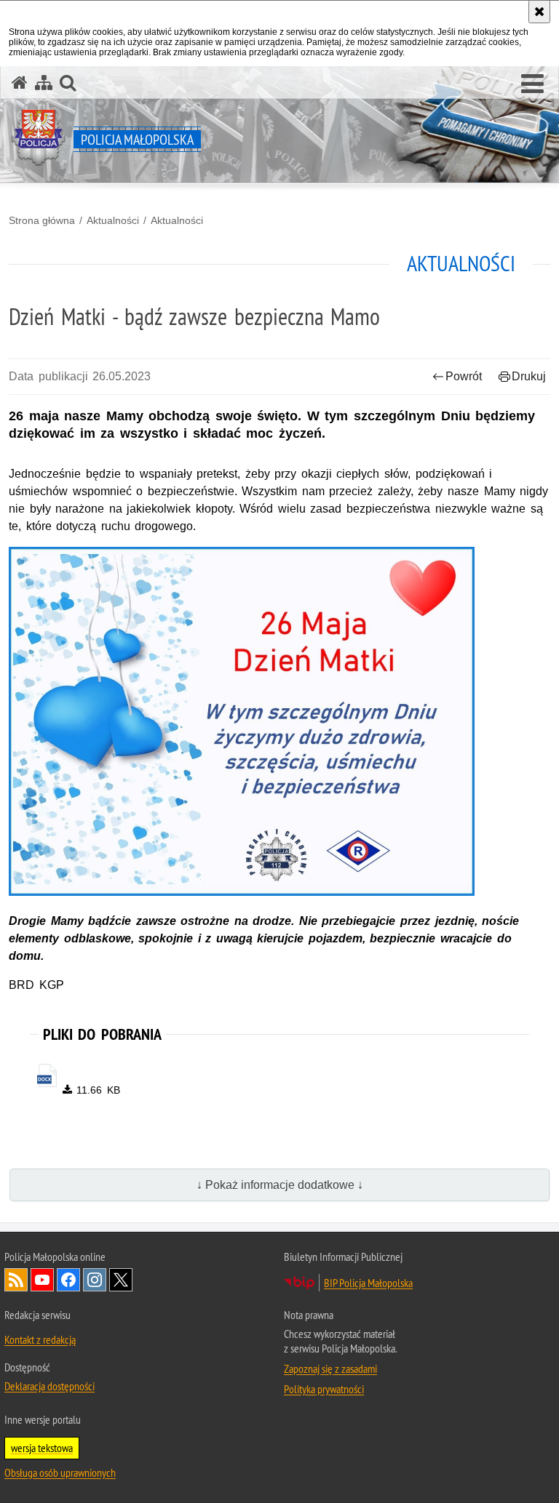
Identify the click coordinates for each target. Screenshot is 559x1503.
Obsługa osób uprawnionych (60, 1472)
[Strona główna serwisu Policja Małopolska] (20, 82)
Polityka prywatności (324, 1389)
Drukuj (529, 376)
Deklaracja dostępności (49, 1386)
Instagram (94, 1279)
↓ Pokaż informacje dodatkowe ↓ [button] (280, 1185)
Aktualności (113, 220)
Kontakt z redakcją (40, 1339)
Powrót (463, 376)
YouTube (42, 1279)
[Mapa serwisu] (43, 82)
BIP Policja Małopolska (368, 1282)
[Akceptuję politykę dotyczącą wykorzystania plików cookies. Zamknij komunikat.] (539, 11)
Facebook (68, 1279)
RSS (16, 1279)
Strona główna (42, 220)
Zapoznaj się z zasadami (330, 1368)
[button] (532, 84)
